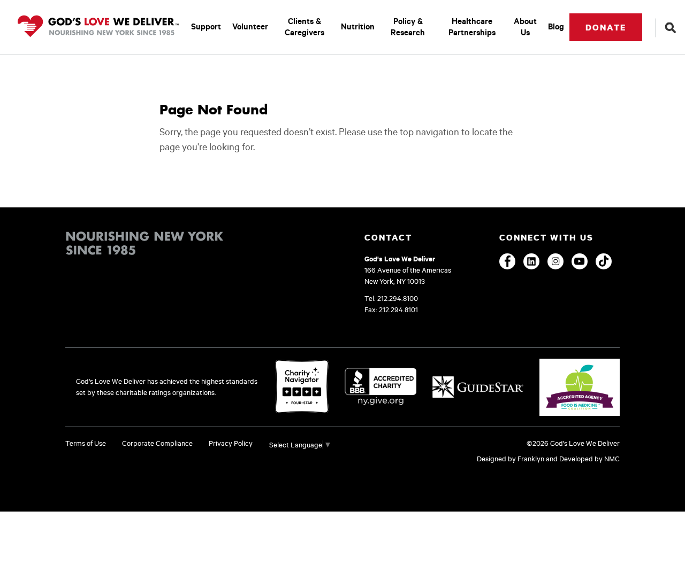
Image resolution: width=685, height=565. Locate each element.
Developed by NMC (589, 458)
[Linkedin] (531, 261)
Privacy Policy (231, 443)
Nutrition (358, 26)
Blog (556, 26)
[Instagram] (555, 261)
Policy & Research (408, 26)
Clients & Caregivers (304, 26)
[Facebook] (507, 261)
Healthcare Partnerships (472, 26)
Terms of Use (85, 443)
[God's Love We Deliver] (98, 27)
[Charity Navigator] (302, 387)
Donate (605, 27)
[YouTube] (580, 261)
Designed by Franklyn (510, 458)
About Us (525, 26)
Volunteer (250, 26)
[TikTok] (604, 261)
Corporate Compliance (157, 443)
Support (206, 26)
